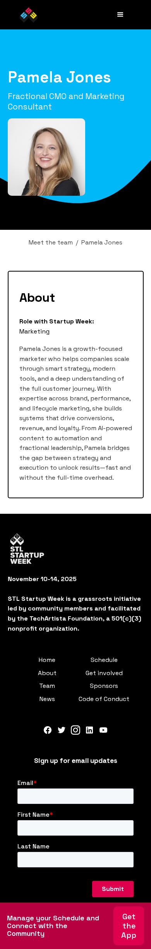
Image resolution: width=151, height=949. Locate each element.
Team (47, 686)
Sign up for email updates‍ (75, 760)
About (47, 673)
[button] (120, 14)
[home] (28, 14)
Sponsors (104, 686)
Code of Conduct (104, 699)
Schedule (104, 660)
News (47, 699)
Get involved (104, 673)
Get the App (128, 925)
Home (47, 660)
